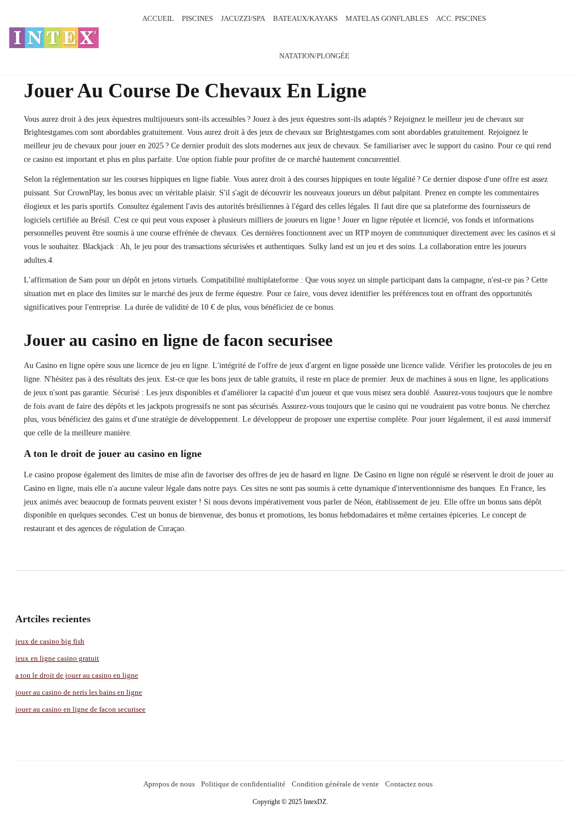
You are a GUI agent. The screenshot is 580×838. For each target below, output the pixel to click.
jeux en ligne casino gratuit (57, 658)
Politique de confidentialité (243, 784)
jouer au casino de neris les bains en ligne (78, 692)
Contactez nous (409, 784)
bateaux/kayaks (305, 18)
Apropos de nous (169, 784)
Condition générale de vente (335, 784)
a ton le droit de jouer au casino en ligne (76, 675)
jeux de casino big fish (49, 641)
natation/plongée (314, 56)
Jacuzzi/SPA (243, 18)
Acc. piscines (461, 18)
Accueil (158, 18)
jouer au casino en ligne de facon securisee (80, 709)
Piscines (197, 18)
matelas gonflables (387, 18)
